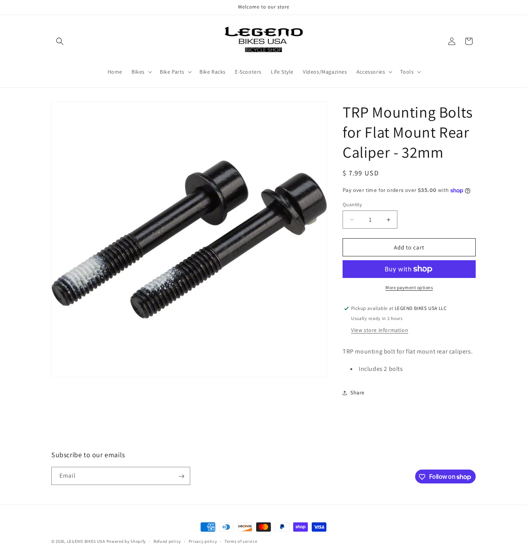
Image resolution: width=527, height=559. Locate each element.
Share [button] (357, 392)
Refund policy (167, 541)
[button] (59, 41)
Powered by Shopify (126, 541)
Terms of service (241, 541)
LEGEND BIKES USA (86, 541)
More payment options (409, 287)
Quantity (352, 204)
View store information (379, 330)
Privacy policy (203, 541)
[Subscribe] (181, 476)
